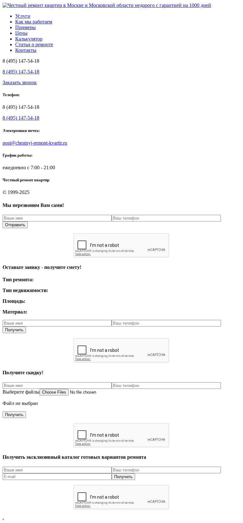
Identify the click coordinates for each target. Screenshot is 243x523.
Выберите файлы (21, 392)
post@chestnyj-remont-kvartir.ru (35, 143)
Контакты (25, 50)
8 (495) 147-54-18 (21, 71)
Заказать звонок (20, 82)
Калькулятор (28, 38)
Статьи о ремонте (34, 44)
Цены (21, 33)
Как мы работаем (33, 21)
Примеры (25, 27)
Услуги (22, 16)
